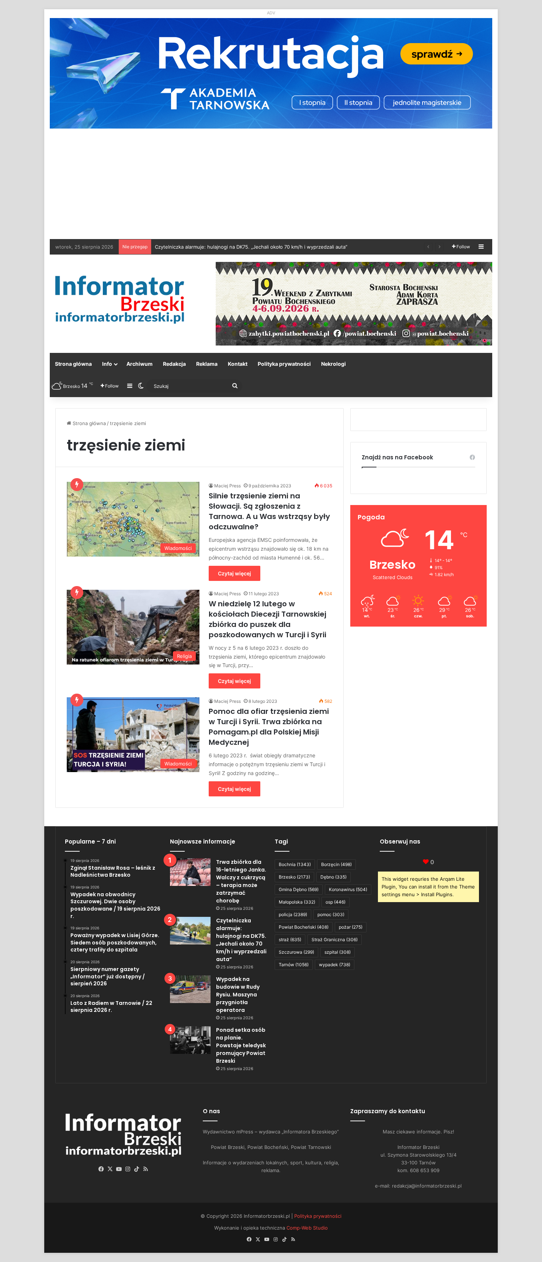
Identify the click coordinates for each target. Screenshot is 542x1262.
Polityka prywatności (284, 364)
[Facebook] (101, 1169)
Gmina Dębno (299, 889)
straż (290, 939)
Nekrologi (333, 364)
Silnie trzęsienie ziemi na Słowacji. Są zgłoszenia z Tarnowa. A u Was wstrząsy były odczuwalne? (269, 511)
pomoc (330, 914)
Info (107, 364)
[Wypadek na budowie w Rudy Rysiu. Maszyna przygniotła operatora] (190, 989)
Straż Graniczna (335, 939)
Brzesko (294, 877)
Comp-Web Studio (307, 1228)
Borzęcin (336, 864)
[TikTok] (136, 1169)
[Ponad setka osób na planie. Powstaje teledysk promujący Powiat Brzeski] (190, 1040)
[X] (110, 1169)
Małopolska (297, 902)
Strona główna (73, 364)
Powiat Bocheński (304, 927)
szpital (337, 952)
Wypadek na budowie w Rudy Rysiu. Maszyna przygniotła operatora (238, 994)
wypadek (334, 964)
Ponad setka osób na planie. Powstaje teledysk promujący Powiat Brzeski (241, 1045)
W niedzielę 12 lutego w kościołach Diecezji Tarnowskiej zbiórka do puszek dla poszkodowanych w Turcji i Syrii (267, 619)
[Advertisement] (271, 183)
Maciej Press (227, 485)
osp (335, 902)
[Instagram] (128, 1169)
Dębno (333, 877)
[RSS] (145, 1169)
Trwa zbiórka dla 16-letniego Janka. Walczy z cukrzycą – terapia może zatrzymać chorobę (241, 881)
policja (293, 914)
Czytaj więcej (234, 573)
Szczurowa (296, 952)
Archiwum (139, 364)
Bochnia (295, 864)
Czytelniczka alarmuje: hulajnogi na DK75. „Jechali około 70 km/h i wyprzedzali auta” (241, 940)
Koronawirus (348, 889)
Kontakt (237, 364)
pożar (350, 927)
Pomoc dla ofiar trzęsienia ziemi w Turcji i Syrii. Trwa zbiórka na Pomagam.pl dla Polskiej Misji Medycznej (269, 726)
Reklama (207, 364)
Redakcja (174, 364)
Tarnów (294, 964)
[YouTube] (119, 1169)
